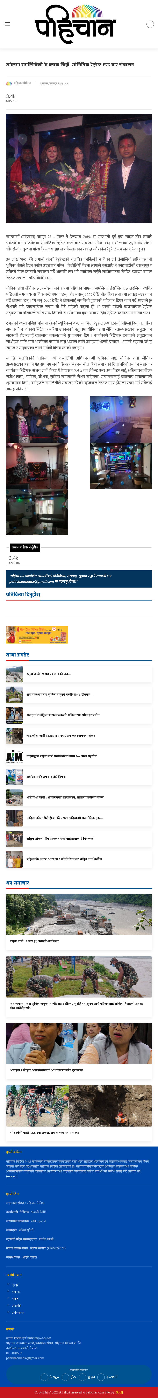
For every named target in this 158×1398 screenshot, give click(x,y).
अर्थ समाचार (18, 1313)
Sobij (119, 1392)
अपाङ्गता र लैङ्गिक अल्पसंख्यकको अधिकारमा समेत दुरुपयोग (46, 1070)
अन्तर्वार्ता (16, 1306)
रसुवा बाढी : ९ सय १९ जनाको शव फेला (34, 941)
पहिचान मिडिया (22, 83)
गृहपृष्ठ (15, 1285)
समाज (15, 1299)
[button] (7, 24)
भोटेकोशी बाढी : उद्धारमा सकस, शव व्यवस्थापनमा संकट (44, 1133)
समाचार (16, 1292)
